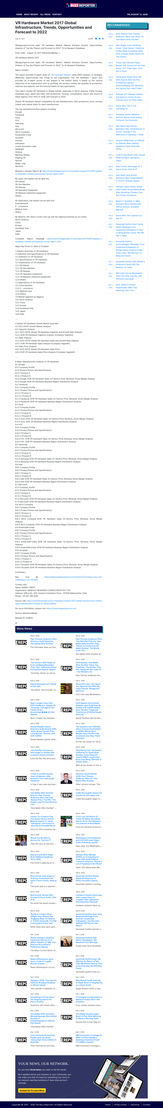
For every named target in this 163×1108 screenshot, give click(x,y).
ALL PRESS (45, 14)
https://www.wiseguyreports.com (61, 608)
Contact (146, 1104)
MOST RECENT (31, 14)
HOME (19, 14)
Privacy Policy (120, 1104)
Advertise (135, 1104)
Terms (107, 1104)
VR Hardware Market (60, 75)
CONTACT (57, 14)
